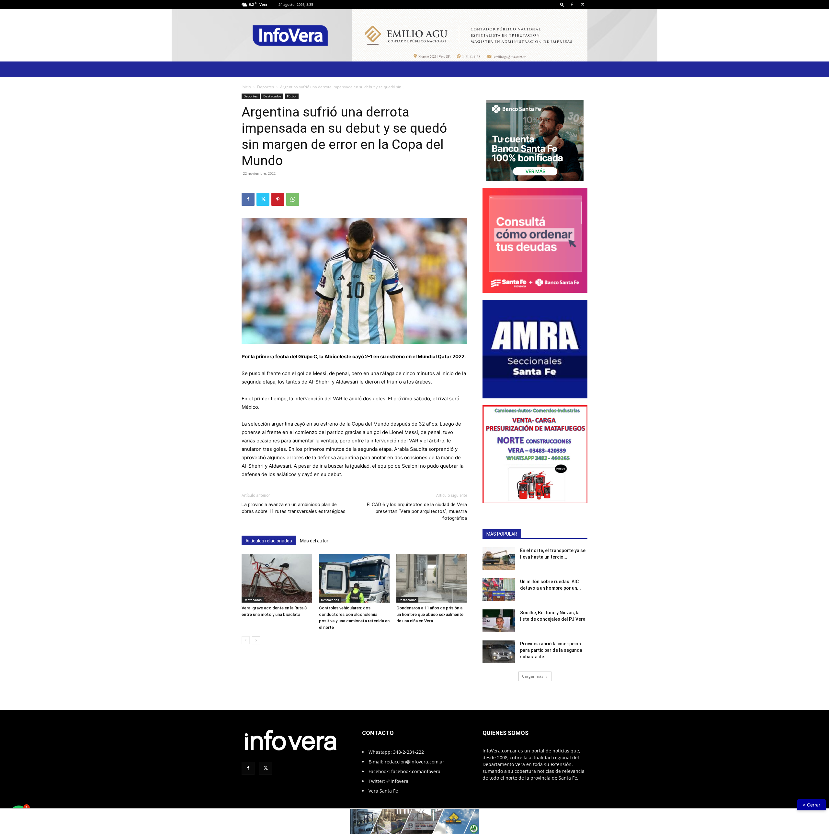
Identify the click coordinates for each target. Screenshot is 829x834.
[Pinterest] (277, 199)
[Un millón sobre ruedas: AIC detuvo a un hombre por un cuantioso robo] (499, 589)
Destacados (272, 96)
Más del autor (314, 540)
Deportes (265, 87)
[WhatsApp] (292, 199)
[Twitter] (582, 4)
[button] (562, 4)
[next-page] (256, 640)
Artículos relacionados (268, 540)
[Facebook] (572, 4)
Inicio (246, 87)
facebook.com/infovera (415, 771)
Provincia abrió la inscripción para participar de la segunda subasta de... (551, 650)
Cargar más (532, 676)
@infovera (397, 781)
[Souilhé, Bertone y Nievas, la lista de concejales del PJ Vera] (499, 620)
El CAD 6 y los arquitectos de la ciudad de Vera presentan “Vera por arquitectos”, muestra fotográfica (417, 511)
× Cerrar (811, 804)
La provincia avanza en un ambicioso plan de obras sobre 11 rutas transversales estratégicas (294, 508)
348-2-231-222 (408, 752)
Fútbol (292, 96)
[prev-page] (246, 640)
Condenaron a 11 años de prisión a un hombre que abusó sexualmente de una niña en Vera (429, 614)
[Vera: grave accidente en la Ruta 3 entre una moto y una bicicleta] (277, 578)
